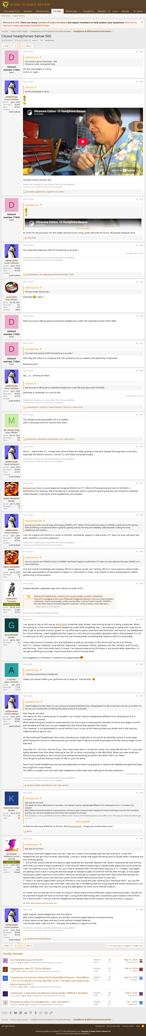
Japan (18, 309)
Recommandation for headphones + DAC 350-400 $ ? (40, 1001)
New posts (5, 15)
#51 (141, 483)
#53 (141, 551)
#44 (141, 245)
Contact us (100, 1026)
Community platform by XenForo (57, 1031)
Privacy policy (128, 1026)
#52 (141, 515)
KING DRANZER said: (33, 520)
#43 (141, 199)
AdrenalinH (8, 40)
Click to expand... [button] (83, 228)
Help (138, 1026)
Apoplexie (14, 1004)
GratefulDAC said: (32, 701)
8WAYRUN (86, 1033)
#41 (141, 51)
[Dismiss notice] (142, 22)
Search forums (19, 15)
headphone (49, 40)
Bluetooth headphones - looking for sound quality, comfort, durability (68, 596)
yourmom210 (132, 962)
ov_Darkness (15, 996)
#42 (141, 81)
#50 (141, 446)
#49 (141, 414)
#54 (141, 583)
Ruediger (134, 980)
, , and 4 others (45, 192)
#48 (141, 370)
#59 (141, 838)
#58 (141, 792)
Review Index (42, 11)
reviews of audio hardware (52, 22)
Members (102, 11)
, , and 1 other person (55, 407)
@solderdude (29, 487)
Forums (57, 11)
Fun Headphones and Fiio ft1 (26, 959)
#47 (141, 343)
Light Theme (9, 1026)
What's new (71, 11)
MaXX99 (13, 987)
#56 (141, 664)
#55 (141, 619)
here (132, 22)
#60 (141, 909)
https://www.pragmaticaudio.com (44, 903)
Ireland (17, 872)
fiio (41, 40)
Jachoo (12, 971)
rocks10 (13, 962)
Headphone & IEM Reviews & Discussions (46, 962)
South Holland (14, 112)
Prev (7, 46)
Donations (88, 11)
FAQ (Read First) (12, 11)
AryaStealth (133, 995)
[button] (79, 11)
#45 (141, 282)
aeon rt (35, 40)
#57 (141, 696)
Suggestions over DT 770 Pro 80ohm (30, 968)
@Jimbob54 (61, 624)
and (39, 939)
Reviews (28, 11)
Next (28, 46)
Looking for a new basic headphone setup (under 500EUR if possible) (49, 993)
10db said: (29, 87)
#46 (141, 316)
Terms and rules (113, 1026)
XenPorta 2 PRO (62, 1033)
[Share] (137, 51)
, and (50, 274)
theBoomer (133, 1004)
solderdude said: (32, 57)
